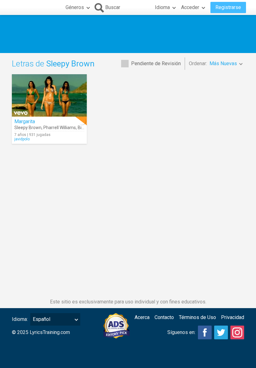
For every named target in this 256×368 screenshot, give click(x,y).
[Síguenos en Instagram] (237, 332)
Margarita (24, 121)
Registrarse (228, 7)
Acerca (142, 317)
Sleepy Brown (28, 127)
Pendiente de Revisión (156, 63)
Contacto (164, 317)
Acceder (190, 7)
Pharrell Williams (59, 127)
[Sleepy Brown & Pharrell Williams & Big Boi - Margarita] (49, 95)
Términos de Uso (197, 317)
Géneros (75, 7)
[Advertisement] (128, 34)
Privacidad (232, 317)
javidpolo (22, 139)
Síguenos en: (181, 332)
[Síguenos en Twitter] (221, 332)
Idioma (162, 7)
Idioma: (20, 319)
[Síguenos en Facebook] (205, 332)
